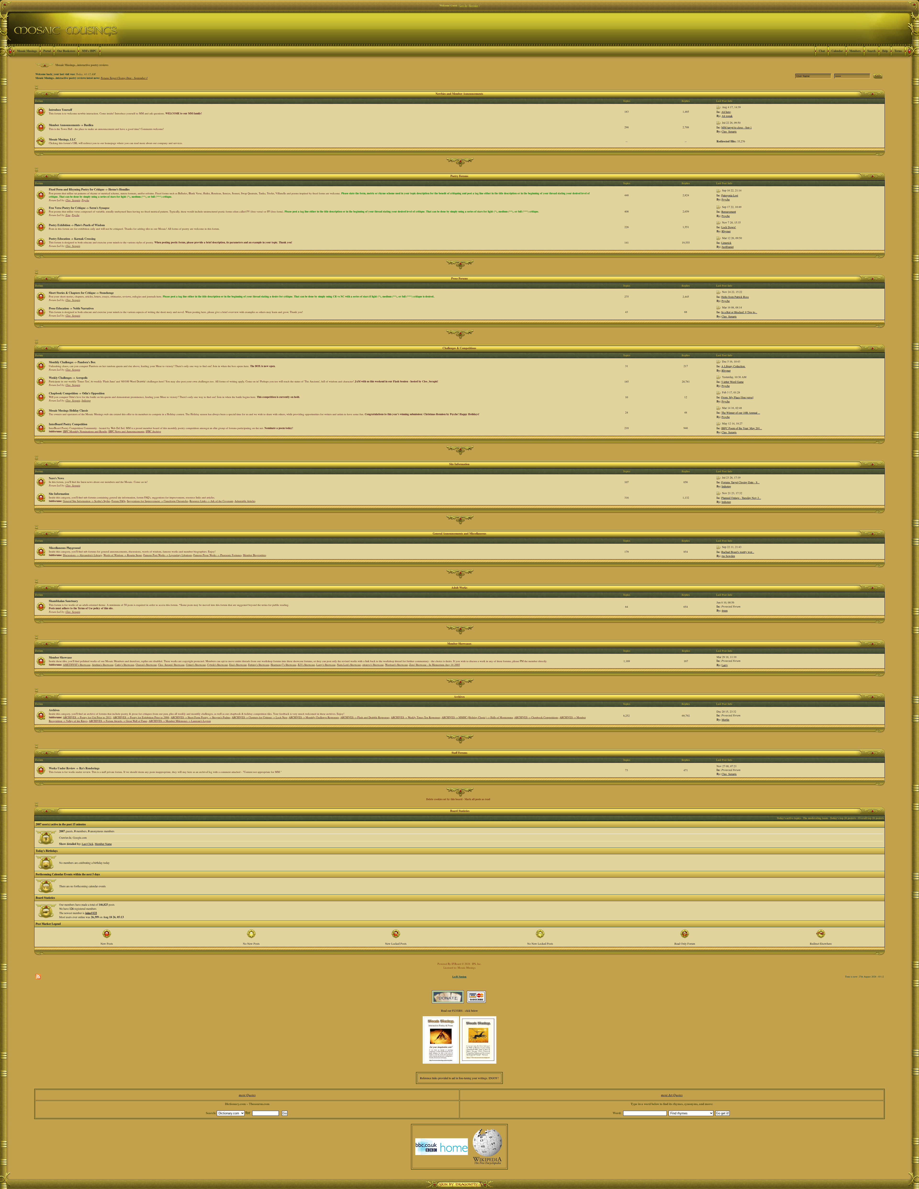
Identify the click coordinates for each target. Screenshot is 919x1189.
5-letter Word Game (732, 382)
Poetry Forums (459, 176)
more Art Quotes (672, 1095)
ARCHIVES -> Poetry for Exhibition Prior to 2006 (141, 717)
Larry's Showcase (326, 664)
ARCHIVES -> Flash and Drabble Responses (364, 717)
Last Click (87, 844)
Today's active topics (789, 818)
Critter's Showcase (196, 664)
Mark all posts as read (477, 799)
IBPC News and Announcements (126, 431)
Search (871, 51)
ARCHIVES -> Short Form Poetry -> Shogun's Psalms (200, 717)
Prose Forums (459, 278)
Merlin (725, 719)
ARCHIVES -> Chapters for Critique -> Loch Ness (259, 717)
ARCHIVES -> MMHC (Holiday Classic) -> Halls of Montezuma (477, 717)
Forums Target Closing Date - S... (740, 482)
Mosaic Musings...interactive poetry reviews (81, 65)
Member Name (103, 844)
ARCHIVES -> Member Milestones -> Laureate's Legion (180, 721)
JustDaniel (728, 247)
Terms (898, 51)
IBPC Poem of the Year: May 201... (741, 428)
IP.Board (456, 964)
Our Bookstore (66, 51)
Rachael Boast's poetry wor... (737, 552)
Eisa (68, 215)
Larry (725, 665)
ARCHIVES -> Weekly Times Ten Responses (415, 717)
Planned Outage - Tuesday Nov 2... (741, 498)
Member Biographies (254, 555)
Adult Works (459, 588)
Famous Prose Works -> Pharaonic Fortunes (217, 555)
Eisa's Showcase (238, 664)
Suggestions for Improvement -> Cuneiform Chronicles (157, 501)
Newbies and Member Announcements (459, 94)
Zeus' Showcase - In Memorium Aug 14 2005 (434, 664)
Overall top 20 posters (871, 818)
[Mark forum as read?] (41, 111)
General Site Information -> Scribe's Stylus (86, 501)
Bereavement (728, 211)
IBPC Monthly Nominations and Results (85, 431)
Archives (459, 697)
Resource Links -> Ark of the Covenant (211, 501)
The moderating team (815, 818)
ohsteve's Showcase (373, 664)
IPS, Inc (476, 964)
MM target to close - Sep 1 (736, 127)
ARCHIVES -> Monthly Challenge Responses (314, 717)
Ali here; (726, 112)
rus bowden (728, 556)
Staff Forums (459, 753)
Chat (822, 51)
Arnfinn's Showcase (102, 664)
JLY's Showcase (306, 664)
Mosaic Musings (27, 51)
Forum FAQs (118, 501)
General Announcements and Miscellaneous (459, 533)
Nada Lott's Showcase (349, 664)
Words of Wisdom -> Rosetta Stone (122, 555)
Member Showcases (459, 644)
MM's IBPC (89, 51)
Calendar (837, 51)
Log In (463, 5)
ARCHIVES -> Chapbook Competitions (536, 717)
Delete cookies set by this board (444, 799)
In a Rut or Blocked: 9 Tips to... (739, 312)
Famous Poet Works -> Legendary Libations (167, 555)
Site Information (459, 464)
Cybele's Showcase (217, 664)
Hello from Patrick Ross (735, 297)
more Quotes (247, 1095)
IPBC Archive (153, 431)
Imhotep (86, 400)
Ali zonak (727, 116)
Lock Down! (728, 227)
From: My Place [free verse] (737, 397)
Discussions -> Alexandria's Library (82, 555)
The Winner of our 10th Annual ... (740, 412)
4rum (725, 610)
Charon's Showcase (146, 664)
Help (885, 51)
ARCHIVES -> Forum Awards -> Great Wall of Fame (118, 721)
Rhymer (726, 231)
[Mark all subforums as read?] (41, 427)
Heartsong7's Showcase (283, 664)
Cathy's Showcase (124, 664)
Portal (47, 51)
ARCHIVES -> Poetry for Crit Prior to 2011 (87, 717)
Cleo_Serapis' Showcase (171, 664)
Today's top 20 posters (843, 818)
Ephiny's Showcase (258, 664)
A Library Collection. (733, 366)
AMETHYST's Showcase (76, 664)
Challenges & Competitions (459, 348)
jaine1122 (91, 913)
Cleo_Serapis (729, 131)
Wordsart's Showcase (396, 664)
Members (855, 51)
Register (473, 5)
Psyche (85, 200)
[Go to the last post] (719, 107)
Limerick (726, 243)
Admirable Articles (245, 501)
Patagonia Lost (729, 195)
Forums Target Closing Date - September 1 (124, 78)
